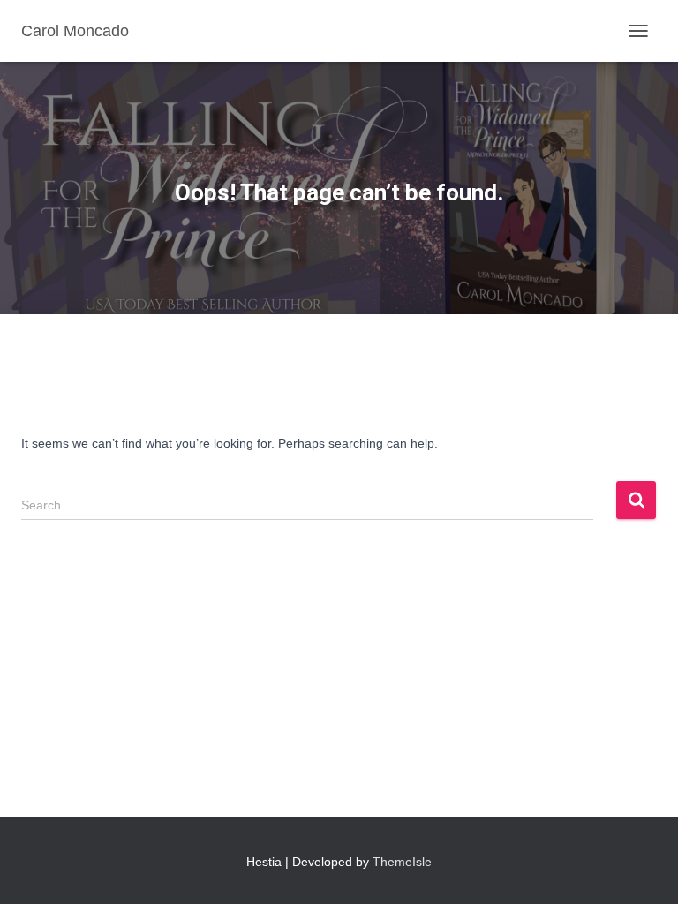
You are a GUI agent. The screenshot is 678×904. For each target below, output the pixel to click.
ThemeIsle (402, 862)
